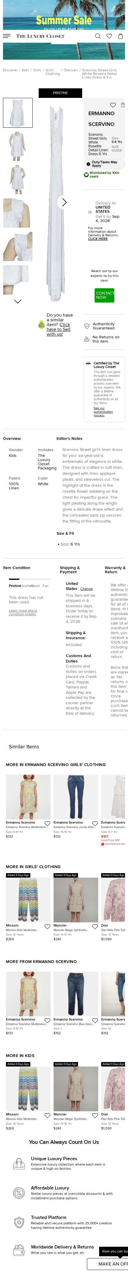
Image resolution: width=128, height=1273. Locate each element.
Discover (10, 70)
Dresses (71, 70)
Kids (25, 70)
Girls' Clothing (53, 72)
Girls (37, 70)
